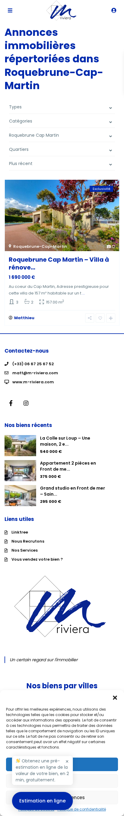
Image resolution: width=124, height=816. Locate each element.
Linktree (19, 532)
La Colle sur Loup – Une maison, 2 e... (65, 441)
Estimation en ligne (42, 800)
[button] (115, 698)
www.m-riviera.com (33, 382)
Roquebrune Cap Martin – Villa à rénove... (59, 263)
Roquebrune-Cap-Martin (40, 246)
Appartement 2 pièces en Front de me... (68, 466)
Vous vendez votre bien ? (37, 559)
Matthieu (24, 318)
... (83, 293)
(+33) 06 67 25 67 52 (33, 364)
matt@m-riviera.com (35, 373)
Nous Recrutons (27, 541)
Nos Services (24, 550)
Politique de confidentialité (81, 809)
